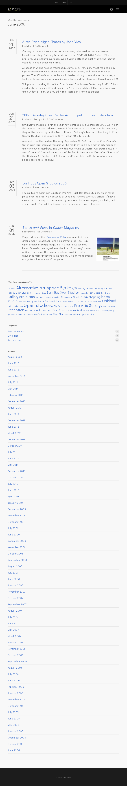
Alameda (12, 288)
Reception (16, 309)
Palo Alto (53, 306)
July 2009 (13, 528)
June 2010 (13, 490)
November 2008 (17, 547)
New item (97, 301)
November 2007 (16, 591)
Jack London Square (27, 301)
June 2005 (14, 718)
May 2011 (13, 464)
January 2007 (15, 642)
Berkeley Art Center (86, 288)
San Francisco (43, 310)
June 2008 (14, 578)
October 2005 (15, 705)
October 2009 (15, 521)
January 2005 (15, 731)
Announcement (16, 331)
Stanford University (43, 314)
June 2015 (13, 369)
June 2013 (13, 414)
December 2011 (16, 439)
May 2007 (13, 629)
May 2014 (13, 388)
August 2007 (15, 610)
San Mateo (91, 310)
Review (28, 310)
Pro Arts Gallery (87, 305)
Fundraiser (106, 293)
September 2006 (17, 661)
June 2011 (13, 458)
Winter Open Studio (83, 314)
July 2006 (13, 674)
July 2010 (13, 483)
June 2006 (14, 680)
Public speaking (108, 306)
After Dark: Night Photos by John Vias (51, 41)
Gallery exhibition (21, 296)
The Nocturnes (63, 314)
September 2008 (17, 559)
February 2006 (16, 686)
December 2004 (17, 737)
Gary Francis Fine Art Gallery (48, 297)
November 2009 (17, 515)
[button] (117, 9)
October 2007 (15, 598)
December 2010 (17, 471)
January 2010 (15, 502)
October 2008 (15, 553)
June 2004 (14, 750)
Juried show (84, 301)
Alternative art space (37, 288)
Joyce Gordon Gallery (49, 301)
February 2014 (16, 394)
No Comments (42, 45)
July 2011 (13, 452)
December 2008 (17, 540)
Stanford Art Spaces (23, 314)
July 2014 (13, 382)
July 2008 (13, 572)
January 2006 (15, 693)
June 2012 (13, 426)
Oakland (109, 300)
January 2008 (15, 585)
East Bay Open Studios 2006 (44, 183)
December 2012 (16, 420)
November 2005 (17, 699)
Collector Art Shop (38, 293)
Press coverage (65, 306)
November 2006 (17, 648)
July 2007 (13, 617)
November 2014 (16, 375)
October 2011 (15, 445)
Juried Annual (68, 301)
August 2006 (15, 667)
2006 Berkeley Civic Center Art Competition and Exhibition (67, 115)
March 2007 (14, 636)
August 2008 (15, 566)
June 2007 (13, 623)
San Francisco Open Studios (69, 310)
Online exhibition (15, 306)
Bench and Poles (56, 237)
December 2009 (17, 509)
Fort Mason (95, 292)
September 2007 (17, 604)
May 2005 (13, 724)
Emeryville (83, 293)
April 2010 (13, 496)
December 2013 (16, 401)
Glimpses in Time (69, 297)
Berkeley (68, 288)
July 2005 (13, 712)
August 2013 (15, 407)
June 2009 (14, 534)
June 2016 (13, 363)
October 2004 (16, 743)
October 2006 (15, 655)
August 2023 (15, 356)
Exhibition (27, 45)
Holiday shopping (89, 297)
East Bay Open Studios (63, 292)
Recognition (40, 119)
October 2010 (15, 477)
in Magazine (50, 227)
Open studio (36, 305)
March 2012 (14, 433)
